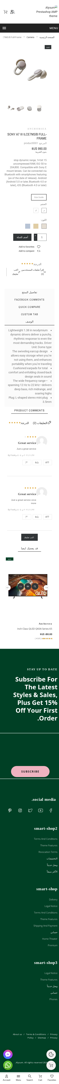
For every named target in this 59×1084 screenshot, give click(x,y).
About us (17, 1034)
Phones (53, 999)
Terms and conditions (45, 838)
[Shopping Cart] (51, 1065)
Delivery (53, 899)
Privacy (54, 1037)
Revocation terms (48, 851)
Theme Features (48, 845)
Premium (52, 945)
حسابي (54, 932)
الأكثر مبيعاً (52, 871)
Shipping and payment (45, 925)
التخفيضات (52, 858)
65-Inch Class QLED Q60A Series (34, 628)
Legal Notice (51, 906)
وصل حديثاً (52, 865)
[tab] (30, 321)
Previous (8, 587)
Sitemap (42, 1037)
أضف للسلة (22, 237)
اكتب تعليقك (29, 537)
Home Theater (49, 938)
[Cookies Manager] (51, 1054)
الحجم (43, 204)
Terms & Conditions (36, 1034)
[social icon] (50, 810)
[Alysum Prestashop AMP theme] (44, 11)
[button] (30, 28)
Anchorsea (37, 129)
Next (46, 587)
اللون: (44, 220)
